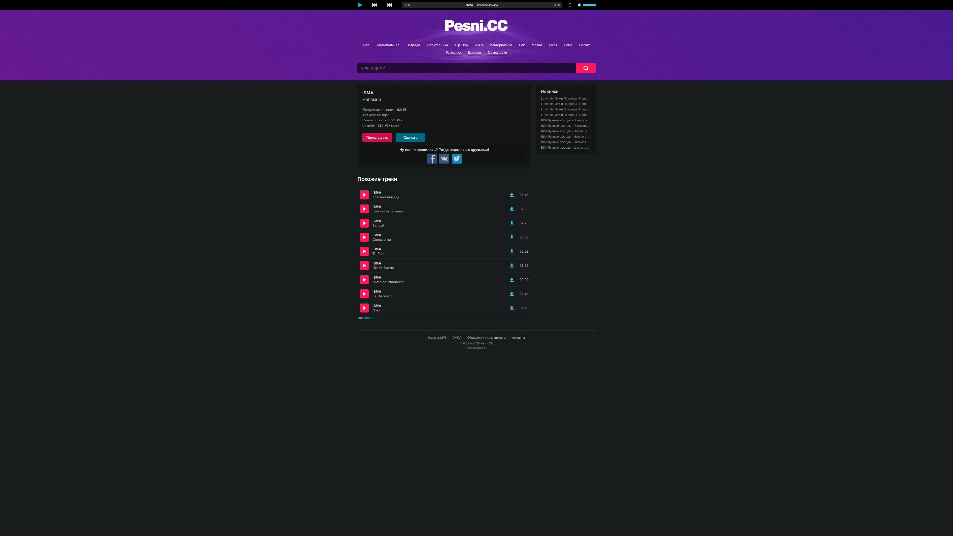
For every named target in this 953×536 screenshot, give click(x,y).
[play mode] (569, 4)
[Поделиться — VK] (444, 159)
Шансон (474, 52)
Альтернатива (501, 45)
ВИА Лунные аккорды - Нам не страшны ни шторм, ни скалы (583, 136)
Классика (453, 52)
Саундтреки (497, 52)
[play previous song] (374, 5)
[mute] (579, 4)
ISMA (377, 193)
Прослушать (377, 137)
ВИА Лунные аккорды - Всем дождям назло (571, 120)
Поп (366, 45)
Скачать (411, 137)
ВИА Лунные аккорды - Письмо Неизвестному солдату (579, 142)
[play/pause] (359, 5)
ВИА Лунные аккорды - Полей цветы (566, 131)
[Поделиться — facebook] (432, 159)
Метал (537, 45)
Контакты (518, 337)
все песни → (367, 318)
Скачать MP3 (437, 337)
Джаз (553, 45)
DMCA (456, 337)
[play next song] (389, 5)
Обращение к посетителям (486, 337)
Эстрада (413, 45)
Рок (522, 45)
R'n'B (479, 45)
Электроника (437, 45)
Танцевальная (388, 45)
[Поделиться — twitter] (457, 159)
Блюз (568, 45)
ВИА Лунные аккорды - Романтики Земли (570, 126)
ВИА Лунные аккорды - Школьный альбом (570, 147)
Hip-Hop (461, 45)
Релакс (584, 45)
